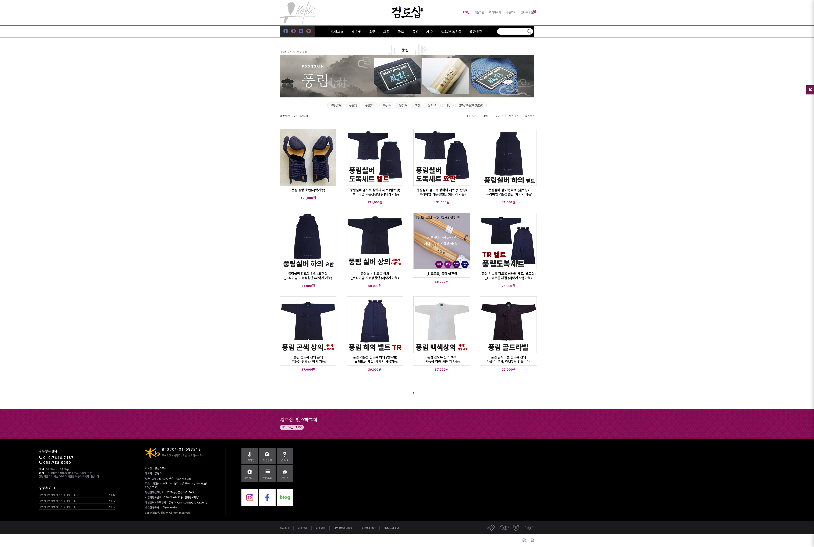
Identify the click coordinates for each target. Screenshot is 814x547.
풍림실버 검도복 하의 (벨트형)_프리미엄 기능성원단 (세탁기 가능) (508, 192)
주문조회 (511, 12)
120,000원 (308, 198)
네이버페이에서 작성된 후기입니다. (57, 495)
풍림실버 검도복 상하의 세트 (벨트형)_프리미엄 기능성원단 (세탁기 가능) (375, 192)
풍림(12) (370, 105)
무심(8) (387, 105)
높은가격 (529, 115)
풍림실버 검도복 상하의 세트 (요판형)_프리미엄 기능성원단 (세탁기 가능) (442, 192)
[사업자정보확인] (190, 497)
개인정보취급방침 (343, 528)
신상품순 (471, 115)
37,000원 (308, 369)
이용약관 (320, 528)
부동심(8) (336, 105)
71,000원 (508, 202)
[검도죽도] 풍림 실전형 (442, 273)
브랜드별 (294, 52)
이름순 (485, 115)
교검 (417, 105)
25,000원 (508, 369)
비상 (448, 105)
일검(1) (403, 105)
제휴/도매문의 (391, 528)
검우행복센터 (368, 528)
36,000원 (441, 281)
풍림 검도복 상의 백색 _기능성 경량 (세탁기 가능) (442, 359)
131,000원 (375, 202)
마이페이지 (495, 12)
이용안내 (302, 528)
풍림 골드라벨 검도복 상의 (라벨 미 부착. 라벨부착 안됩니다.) (508, 359)
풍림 (304, 52)
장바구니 (525, 12)
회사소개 (284, 528)
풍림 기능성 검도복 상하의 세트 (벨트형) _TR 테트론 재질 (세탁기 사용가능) (508, 275)
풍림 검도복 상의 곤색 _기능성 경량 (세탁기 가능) (308, 359)
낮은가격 (514, 115)
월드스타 (432, 105)
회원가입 (479, 12)
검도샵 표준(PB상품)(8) (471, 105)
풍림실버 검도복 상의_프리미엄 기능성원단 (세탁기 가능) (375, 275)
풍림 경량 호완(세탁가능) (308, 190)
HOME (283, 52)
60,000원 (375, 286)
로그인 (465, 12)
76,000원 (508, 286)
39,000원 (375, 369)
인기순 (499, 115)
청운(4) (353, 105)
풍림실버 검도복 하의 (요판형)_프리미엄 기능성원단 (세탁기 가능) (308, 275)
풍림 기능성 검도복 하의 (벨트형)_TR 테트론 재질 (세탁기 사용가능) (375, 359)
